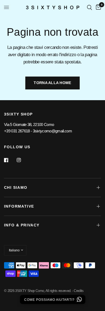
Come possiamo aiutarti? (50, 300)
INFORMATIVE (19, 206)
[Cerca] (89, 7)
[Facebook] (10, 160)
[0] (97, 7)
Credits (78, 291)
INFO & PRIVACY (22, 225)
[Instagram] (23, 160)
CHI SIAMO (15, 187)
